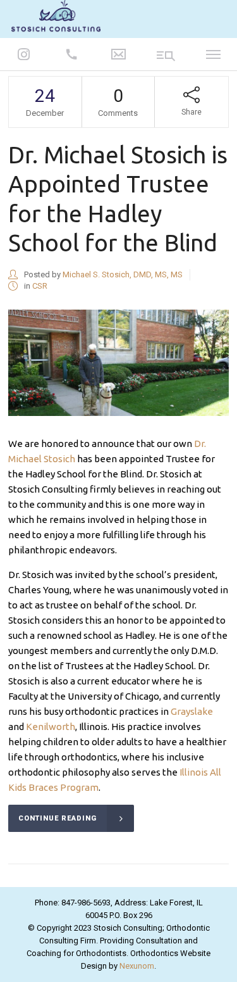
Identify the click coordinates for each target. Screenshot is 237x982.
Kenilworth (50, 726)
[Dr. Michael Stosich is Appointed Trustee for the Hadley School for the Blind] (118, 363)
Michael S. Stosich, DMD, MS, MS (123, 274)
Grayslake (192, 711)
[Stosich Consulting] (56, 18)
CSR (39, 286)
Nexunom (136, 966)
